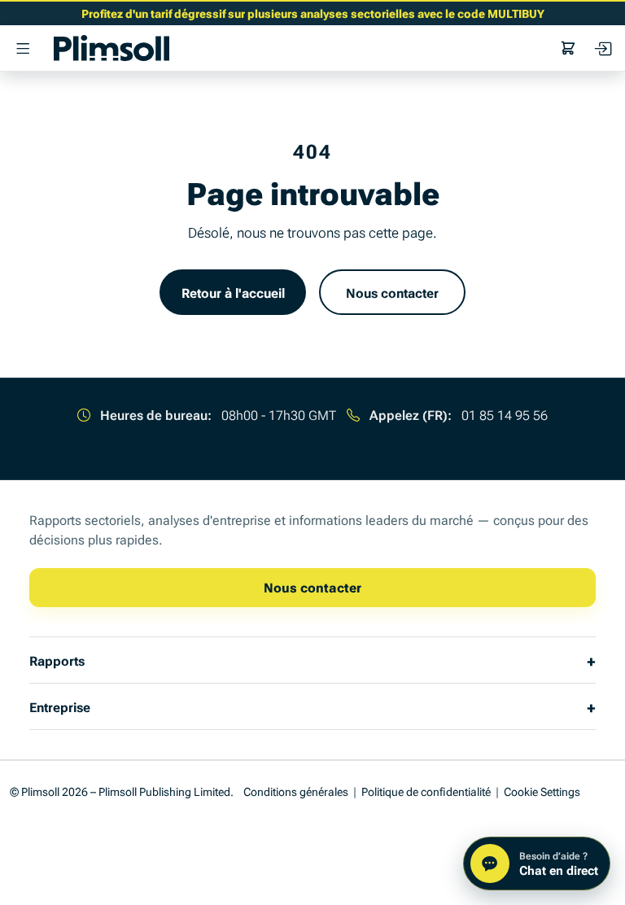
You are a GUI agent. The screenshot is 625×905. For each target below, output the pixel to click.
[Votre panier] (568, 48)
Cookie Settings (542, 790)
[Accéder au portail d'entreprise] (602, 48)
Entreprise (59, 706)
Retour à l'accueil (233, 292)
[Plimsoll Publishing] (111, 48)
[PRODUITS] (23, 48)
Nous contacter (392, 292)
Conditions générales (295, 790)
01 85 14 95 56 (504, 414)
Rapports (57, 660)
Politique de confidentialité (426, 790)
